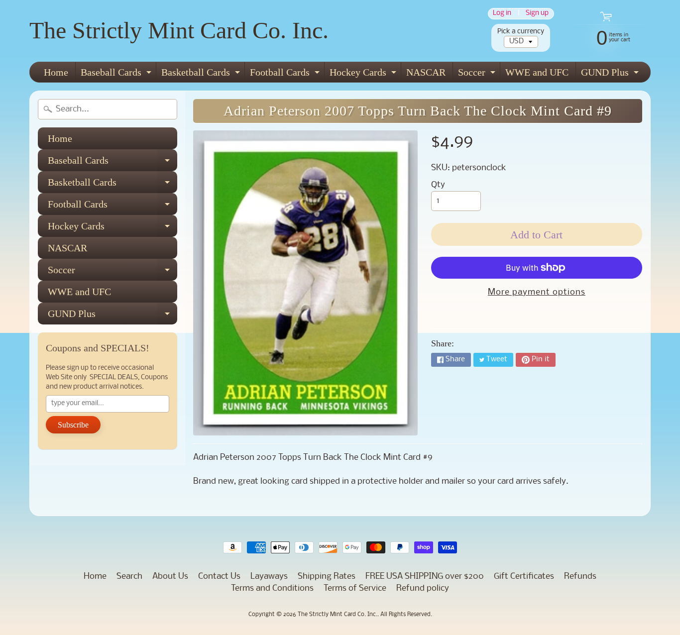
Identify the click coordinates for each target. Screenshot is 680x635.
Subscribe (73, 425)
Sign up (537, 13)
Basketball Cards (201, 74)
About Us (170, 576)
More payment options (536, 292)
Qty (438, 185)
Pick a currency (520, 31)
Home (56, 72)
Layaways (269, 576)
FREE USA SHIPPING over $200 (424, 576)
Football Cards (286, 74)
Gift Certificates (524, 576)
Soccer (478, 74)
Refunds (580, 576)
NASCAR (426, 72)
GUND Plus (611, 74)
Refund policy (422, 588)
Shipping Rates (326, 576)
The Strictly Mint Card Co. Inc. (179, 30)
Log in (502, 13)
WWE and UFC (536, 72)
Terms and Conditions (272, 588)
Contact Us (219, 576)
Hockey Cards (364, 74)
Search (129, 576)
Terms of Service (355, 588)
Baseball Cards (117, 74)
